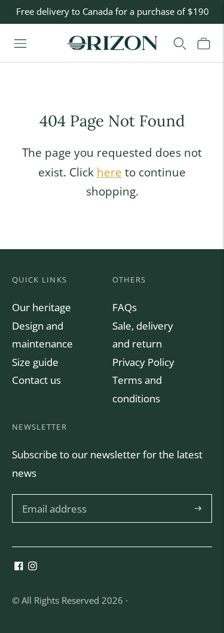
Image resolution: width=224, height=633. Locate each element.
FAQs (124, 307)
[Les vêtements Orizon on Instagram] (32, 566)
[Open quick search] (179, 43)
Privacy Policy (143, 362)
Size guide (35, 362)
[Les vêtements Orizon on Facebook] (18, 566)
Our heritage (41, 307)
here (109, 172)
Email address (52, 495)
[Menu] (20, 43)
